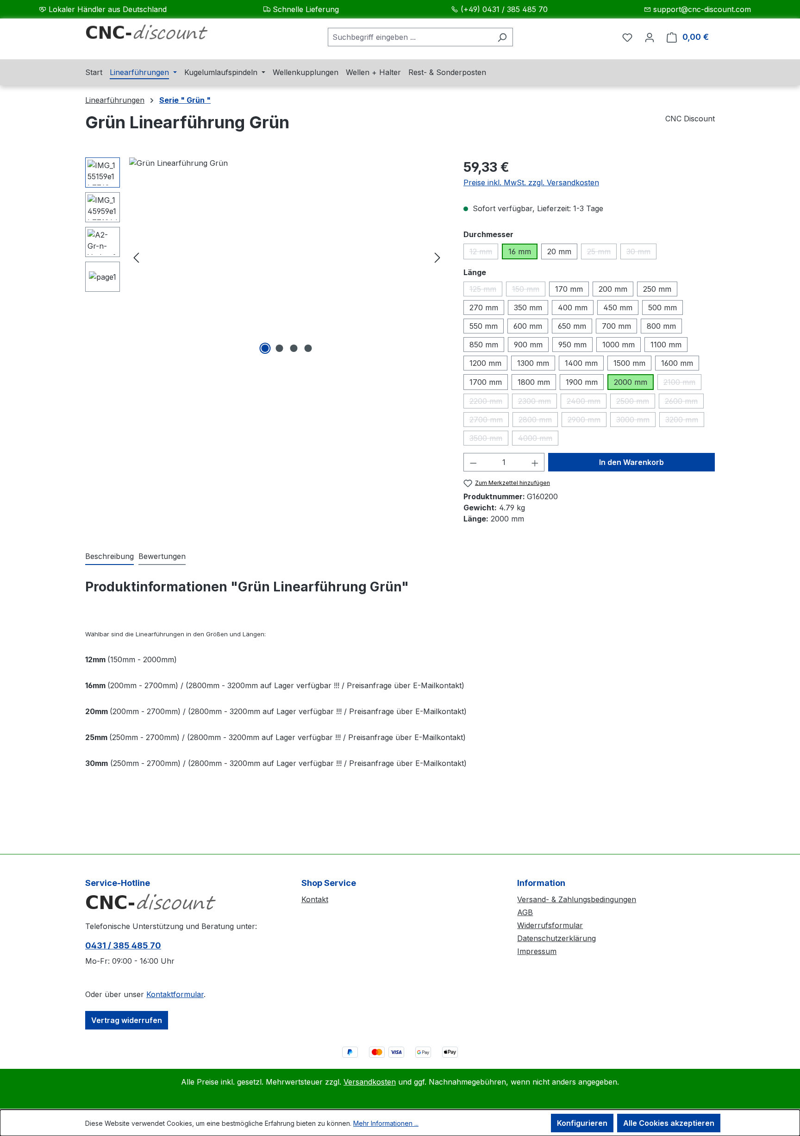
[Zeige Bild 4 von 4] (308, 348)
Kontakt (314, 899)
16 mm (519, 251)
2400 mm (586, 402)
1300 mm (533, 363)
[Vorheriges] (136, 257)
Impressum (536, 951)
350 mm (528, 307)
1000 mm (618, 344)
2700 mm (489, 421)
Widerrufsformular (550, 925)
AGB (525, 912)
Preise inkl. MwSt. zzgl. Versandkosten (531, 182)
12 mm (483, 253)
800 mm (661, 326)
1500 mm (629, 363)
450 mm (617, 307)
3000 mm (636, 421)
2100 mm (682, 383)
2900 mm (587, 421)
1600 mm (677, 363)
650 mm (572, 326)
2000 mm (630, 382)
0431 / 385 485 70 (123, 945)
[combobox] (410, 37)
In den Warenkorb (631, 462)
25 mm (602, 253)
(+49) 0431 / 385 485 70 (504, 9)
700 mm (616, 326)
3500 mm (488, 439)
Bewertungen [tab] (162, 556)
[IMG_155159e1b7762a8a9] (286, 257)
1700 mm (485, 382)
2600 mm (684, 402)
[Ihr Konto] (649, 37)
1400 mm (581, 363)
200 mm (613, 289)
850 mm (483, 344)
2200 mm (488, 402)
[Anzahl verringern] (473, 462)
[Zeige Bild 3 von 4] (294, 348)
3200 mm (684, 421)
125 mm (485, 290)
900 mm (528, 344)
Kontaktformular (175, 994)
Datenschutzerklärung (556, 938)
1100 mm (665, 344)
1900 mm (582, 382)
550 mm (483, 326)
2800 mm (538, 421)
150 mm (528, 290)
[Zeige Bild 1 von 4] (265, 348)
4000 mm (538, 439)
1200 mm (485, 363)
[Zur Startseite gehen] (154, 35)
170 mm (569, 289)
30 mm (641, 253)
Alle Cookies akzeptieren (668, 1123)
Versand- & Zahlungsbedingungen (576, 899)
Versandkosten (370, 1081)
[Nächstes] (437, 257)
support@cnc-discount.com (702, 9)
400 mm (573, 307)
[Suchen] (502, 37)
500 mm (662, 307)
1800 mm (534, 382)
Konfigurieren (582, 1123)
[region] (265, 257)
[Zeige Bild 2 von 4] (279, 348)
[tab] (109, 556)
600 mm (527, 326)
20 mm (559, 251)
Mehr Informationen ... (386, 1123)
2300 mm (537, 402)
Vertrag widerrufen (126, 1020)
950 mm (572, 344)
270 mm (483, 307)
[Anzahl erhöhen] (535, 462)
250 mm (657, 289)
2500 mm (635, 402)
